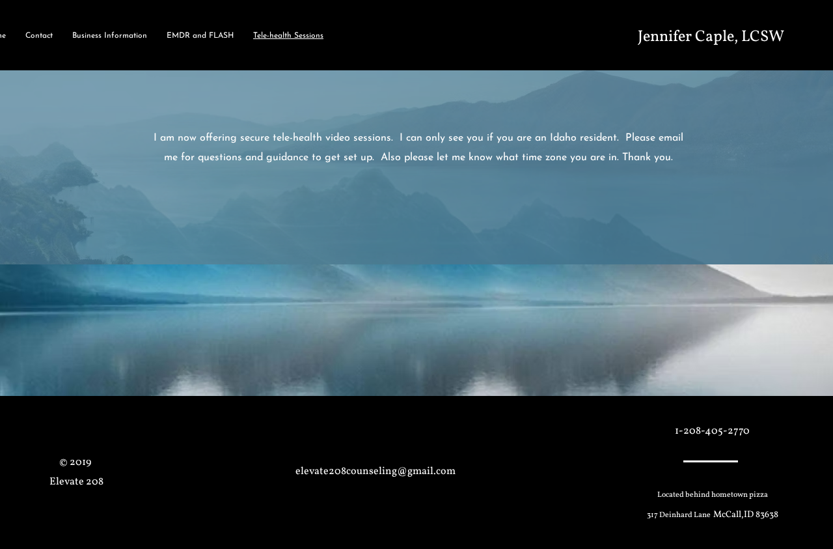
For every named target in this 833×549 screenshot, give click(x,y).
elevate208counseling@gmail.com (375, 471)
